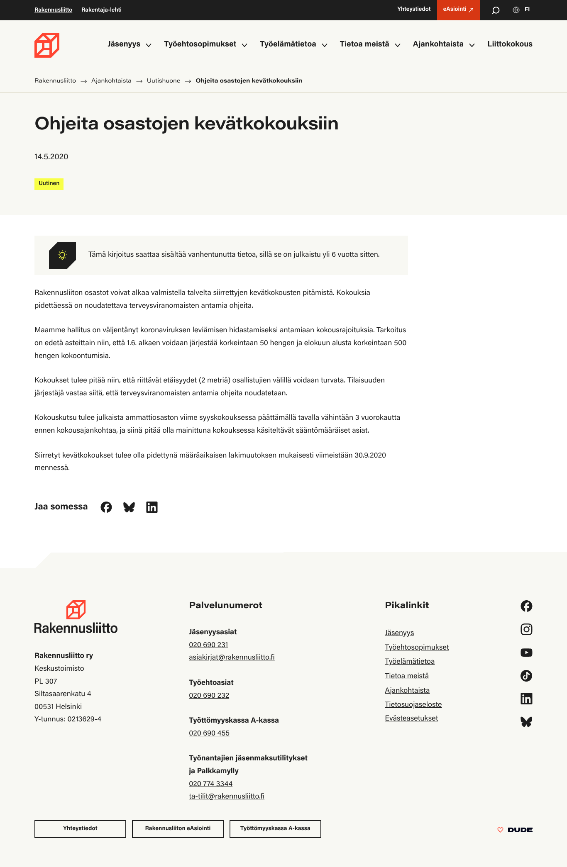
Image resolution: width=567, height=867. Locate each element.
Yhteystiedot (80, 829)
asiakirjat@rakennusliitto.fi (232, 658)
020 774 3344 (210, 784)
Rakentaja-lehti (101, 10)
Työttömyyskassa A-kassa (275, 829)
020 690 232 (209, 696)
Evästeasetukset (411, 719)
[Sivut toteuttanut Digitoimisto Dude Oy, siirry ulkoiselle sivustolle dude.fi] (515, 831)
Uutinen (49, 184)
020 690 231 (208, 645)
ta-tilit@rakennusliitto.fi (226, 797)
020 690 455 (209, 734)
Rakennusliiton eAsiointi (178, 829)
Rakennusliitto (53, 10)
